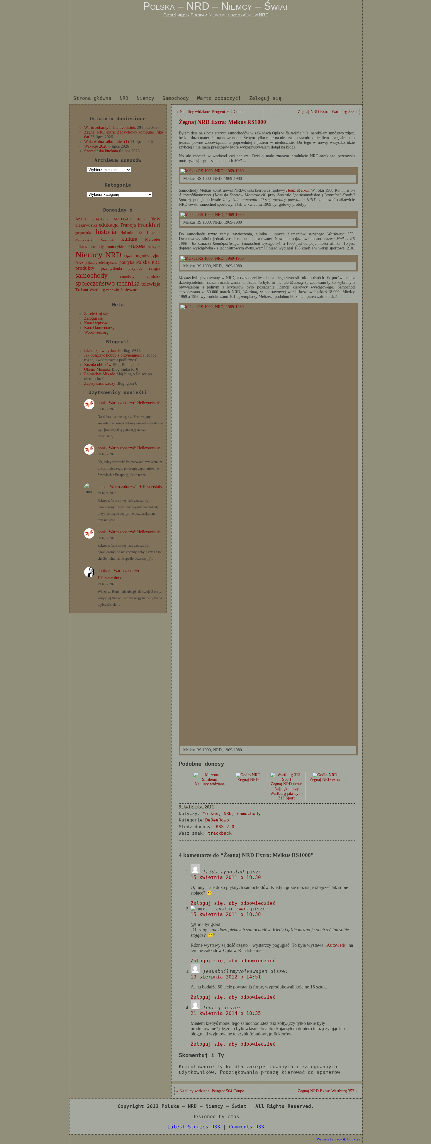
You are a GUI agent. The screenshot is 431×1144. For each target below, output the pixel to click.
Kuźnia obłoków (97, 364)
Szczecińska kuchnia (101, 151)
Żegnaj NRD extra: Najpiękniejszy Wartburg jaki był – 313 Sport (286, 791)
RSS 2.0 (225, 826)
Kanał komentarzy (99, 327)
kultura (129, 239)
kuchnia (107, 239)
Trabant (81, 289)
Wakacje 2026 (95, 146)
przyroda (135, 268)
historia (106, 231)
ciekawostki (86, 224)
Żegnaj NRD (248, 779)
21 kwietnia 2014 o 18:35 (226, 1013)
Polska (143, 262)
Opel (128, 256)
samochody (91, 275)
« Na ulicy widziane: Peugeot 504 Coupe (210, 111)
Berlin (141, 219)
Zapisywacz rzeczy (99, 383)
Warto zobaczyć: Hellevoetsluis (110, 127)
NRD (124, 98)
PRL (156, 262)
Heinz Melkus (297, 190)
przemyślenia (111, 268)
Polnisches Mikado (99, 374)
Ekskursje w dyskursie (102, 350)
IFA (140, 232)
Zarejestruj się (96, 313)
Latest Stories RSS (193, 1127)
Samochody (175, 98)
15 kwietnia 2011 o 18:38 (226, 914)
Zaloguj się (265, 98)
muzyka (154, 247)
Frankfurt (149, 225)
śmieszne (129, 289)
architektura (100, 219)
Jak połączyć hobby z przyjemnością (114, 355)
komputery (84, 239)
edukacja (108, 225)
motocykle (115, 246)
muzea (136, 245)
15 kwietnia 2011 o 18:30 (226, 877)
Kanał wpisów (96, 323)
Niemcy (145, 98)
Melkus (210, 813)
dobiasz (104, 570)
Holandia (127, 233)
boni (101, 403)
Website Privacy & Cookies (338, 1139)
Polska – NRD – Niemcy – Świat (216, 6)
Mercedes (152, 239)
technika (128, 283)
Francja (128, 225)
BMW (155, 219)
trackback (220, 833)
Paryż (79, 262)
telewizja (150, 284)
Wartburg (97, 290)
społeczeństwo (95, 283)
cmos (102, 487)
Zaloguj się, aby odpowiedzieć (233, 903)
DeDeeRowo (217, 820)
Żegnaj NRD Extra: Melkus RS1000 (222, 122)
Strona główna (92, 98)
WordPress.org (96, 332)
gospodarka (83, 233)
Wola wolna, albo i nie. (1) (106, 141)
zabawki (112, 290)
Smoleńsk (153, 276)
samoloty (127, 276)
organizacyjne (147, 255)
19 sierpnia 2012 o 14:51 (226, 977)
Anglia (80, 219)
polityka (126, 262)
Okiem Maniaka (97, 369)
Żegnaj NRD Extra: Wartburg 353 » (328, 111)
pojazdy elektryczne (101, 262)
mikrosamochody (89, 246)
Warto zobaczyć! (219, 98)
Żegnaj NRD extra (325, 779)
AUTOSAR (122, 219)
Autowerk (336, 945)
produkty (84, 268)
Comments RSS (246, 1127)
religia (154, 268)
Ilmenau (153, 232)
